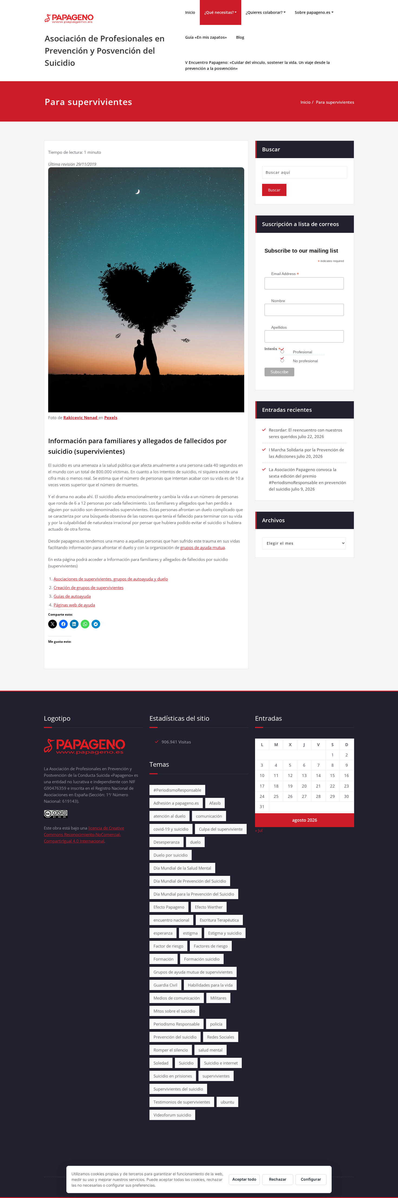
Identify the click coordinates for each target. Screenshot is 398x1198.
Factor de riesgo (168, 946)
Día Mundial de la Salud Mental (182, 868)
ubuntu (227, 1102)
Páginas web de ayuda (74, 605)
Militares (218, 998)
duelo (195, 842)
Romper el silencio (171, 1050)
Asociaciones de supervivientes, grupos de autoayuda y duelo (111, 579)
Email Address (285, 273)
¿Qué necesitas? (219, 12)
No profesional (305, 361)
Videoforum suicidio (172, 1115)
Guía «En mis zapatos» (206, 37)
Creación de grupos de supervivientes (88, 587)
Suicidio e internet (221, 1063)
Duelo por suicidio (171, 855)
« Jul (259, 830)
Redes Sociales (220, 1037)
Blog (240, 37)
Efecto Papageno (169, 907)
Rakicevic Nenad (81, 417)
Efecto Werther (209, 907)
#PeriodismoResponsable (177, 790)
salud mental (210, 1050)
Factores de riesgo (211, 946)
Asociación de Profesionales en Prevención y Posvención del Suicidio (105, 50)
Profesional (302, 352)
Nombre (278, 301)
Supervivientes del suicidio (178, 1089)
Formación (164, 959)
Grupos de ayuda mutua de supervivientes (193, 972)
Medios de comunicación (177, 998)
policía (216, 1024)
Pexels (110, 417)
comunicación (209, 816)
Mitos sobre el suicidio (174, 1011)
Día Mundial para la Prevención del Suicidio (194, 894)
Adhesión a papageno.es (176, 803)
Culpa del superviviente (221, 829)
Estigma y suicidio (225, 933)
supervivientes (216, 1076)
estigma (190, 933)
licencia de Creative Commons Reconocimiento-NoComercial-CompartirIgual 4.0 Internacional (84, 834)
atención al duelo (169, 816)
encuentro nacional (171, 920)
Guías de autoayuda (72, 596)
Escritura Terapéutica (219, 920)
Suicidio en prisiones (173, 1076)
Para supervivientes (335, 102)
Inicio (190, 12)
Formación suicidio (202, 959)
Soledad (161, 1063)
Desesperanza (167, 842)
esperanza (163, 933)
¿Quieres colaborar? (264, 12)
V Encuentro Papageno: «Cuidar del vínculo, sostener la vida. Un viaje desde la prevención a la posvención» (257, 65)
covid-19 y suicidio (171, 829)
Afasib (215, 803)
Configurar (311, 1179)
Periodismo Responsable (177, 1024)
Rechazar (277, 1179)
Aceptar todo (244, 1179)
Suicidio (186, 1063)
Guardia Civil (165, 985)
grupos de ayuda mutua (202, 547)
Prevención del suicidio (175, 1037)
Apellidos (279, 327)
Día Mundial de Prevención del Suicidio (190, 881)
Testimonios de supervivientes (182, 1102)
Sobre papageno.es (312, 12)
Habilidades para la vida (210, 985)
